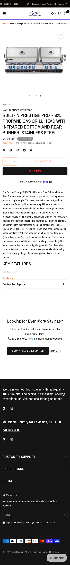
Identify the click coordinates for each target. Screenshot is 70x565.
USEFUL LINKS (13, 468)
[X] (12, 150)
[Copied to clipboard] (31, 150)
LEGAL (8, 481)
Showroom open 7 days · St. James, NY (48, 4)
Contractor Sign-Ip (14, 284)
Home (5, 23)
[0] (65, 13)
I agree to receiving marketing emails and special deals (31, 522)
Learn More (55, 350)
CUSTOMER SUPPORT (19, 456)
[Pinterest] (18, 150)
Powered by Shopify (50, 552)
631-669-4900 (11, 429)
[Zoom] (60, 35)
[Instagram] (14, 408)
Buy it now (35, 171)
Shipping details (9, 143)
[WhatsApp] (25, 150)
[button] (53, 13)
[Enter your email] (64, 515)
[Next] (40, 96)
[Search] (60, 13)
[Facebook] (5, 150)
